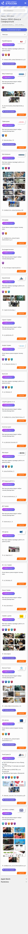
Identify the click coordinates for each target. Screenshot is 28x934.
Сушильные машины (7, 24)
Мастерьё (5, 452)
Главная (3, 16)
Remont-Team (6, 668)
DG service (5, 720)
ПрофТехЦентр (7, 41)
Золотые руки (6, 427)
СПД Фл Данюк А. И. (8, 402)
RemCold (5, 374)
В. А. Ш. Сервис (7, 565)
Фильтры (5, 34)
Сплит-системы (19, 24)
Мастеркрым (6, 154)
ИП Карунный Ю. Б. (8, 481)
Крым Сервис (6, 590)
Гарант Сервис (6, 320)
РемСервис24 (6, 754)
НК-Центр (5, 532)
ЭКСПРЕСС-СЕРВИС (8, 809)
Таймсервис (6, 121)
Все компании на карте (14, 30)
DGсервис (5, 220)
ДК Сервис (5, 506)
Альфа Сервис (6, 345)
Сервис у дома (6, 616)
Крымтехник (6, 278)
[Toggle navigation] (25, 3)
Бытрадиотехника (8, 249)
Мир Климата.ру (7, 74)
